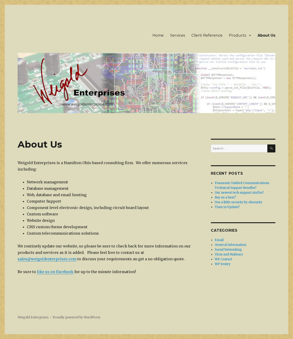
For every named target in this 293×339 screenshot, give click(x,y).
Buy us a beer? (225, 197)
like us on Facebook (55, 271)
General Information (230, 245)
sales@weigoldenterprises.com (47, 259)
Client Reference (206, 35)
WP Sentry (223, 264)
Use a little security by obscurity (238, 202)
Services (177, 35)
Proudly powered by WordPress (76, 317)
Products (237, 35)
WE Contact (223, 259)
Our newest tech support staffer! (239, 193)
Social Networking (228, 250)
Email (219, 240)
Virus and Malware (229, 254)
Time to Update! (227, 207)
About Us (266, 35)
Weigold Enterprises (33, 317)
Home (158, 35)
